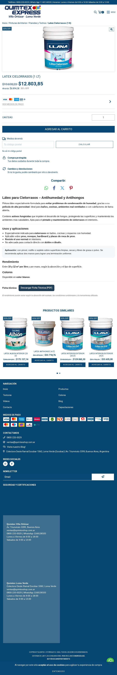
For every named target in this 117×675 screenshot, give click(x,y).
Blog (60, 401)
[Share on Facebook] (54, 188)
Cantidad (7, 117)
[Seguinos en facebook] (12, 463)
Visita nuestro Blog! (16, 447)
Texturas (7, 395)
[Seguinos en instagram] (5, 463)
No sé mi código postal (12, 151)
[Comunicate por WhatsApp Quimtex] (110, 661)
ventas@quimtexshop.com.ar (21, 442)
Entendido (58, 671)
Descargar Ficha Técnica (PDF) (36, 288)
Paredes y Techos (37, 23)
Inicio (4, 23)
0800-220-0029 (14, 437)
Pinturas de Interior (18, 23)
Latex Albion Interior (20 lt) (16, 354)
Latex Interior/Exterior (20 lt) (72, 354)
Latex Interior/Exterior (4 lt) (101, 354)
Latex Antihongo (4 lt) (44, 351)
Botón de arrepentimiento (58, 659)
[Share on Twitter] (62, 188)
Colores (62, 395)
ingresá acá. (79, 656)
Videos (6, 401)
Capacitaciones (65, 407)
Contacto (7, 407)
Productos (63, 389)
